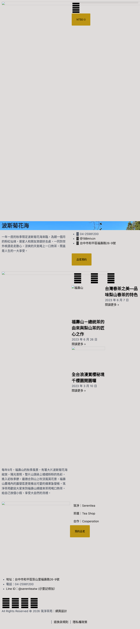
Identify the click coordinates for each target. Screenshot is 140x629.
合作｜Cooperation (86, 521)
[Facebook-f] (6, 603)
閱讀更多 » (79, 344)
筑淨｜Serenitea (84, 505)
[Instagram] (24, 603)
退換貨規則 (61, 622)
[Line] (15, 603)
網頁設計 (61, 611)
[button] (105, 3)
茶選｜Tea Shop (84, 513)
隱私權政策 (80, 622)
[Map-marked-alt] (34, 603)
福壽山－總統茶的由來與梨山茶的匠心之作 (88, 328)
